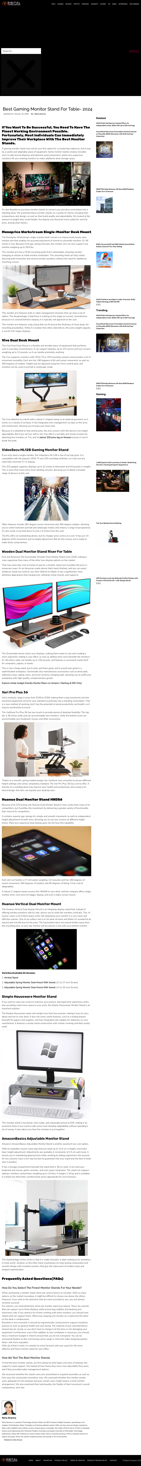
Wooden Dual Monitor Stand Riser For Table (37, 552)
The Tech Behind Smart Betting (109, 523)
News (114, 4)
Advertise (47, 1460)
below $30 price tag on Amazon (56, 437)
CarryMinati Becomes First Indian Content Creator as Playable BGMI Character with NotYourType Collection (116, 134)
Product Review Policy (97, 1460)
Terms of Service (77, 1460)
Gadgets (94, 4)
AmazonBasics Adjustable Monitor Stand (35, 1139)
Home (31, 1460)
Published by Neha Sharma (13, 1440)
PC (109, 4)
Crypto (77, 4)
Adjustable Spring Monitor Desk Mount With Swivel (30, 982)
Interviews (123, 4)
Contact (113, 1460)
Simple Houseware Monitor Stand (29, 997)
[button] (21, 27)
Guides (103, 4)
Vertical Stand (11, 977)
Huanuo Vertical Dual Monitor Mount (31, 904)
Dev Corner (134, 4)
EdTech (68, 4)
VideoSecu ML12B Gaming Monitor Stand (35, 450)
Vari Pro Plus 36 (15, 692)
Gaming (60, 4)
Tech (53, 4)
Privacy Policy (61, 1460)
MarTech (85, 4)
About (38, 1460)
